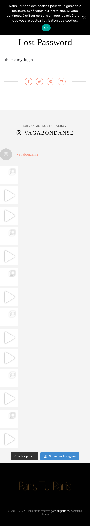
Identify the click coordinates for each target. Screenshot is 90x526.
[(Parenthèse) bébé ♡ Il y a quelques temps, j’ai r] (9, 297)
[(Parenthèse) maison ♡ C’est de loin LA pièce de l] (9, 175)
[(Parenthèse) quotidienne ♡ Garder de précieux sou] (9, 358)
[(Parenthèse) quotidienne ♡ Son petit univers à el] (9, 317)
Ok (46, 28)
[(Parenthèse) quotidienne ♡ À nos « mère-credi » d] (9, 398)
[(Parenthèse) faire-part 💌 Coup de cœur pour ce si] (9, 419)
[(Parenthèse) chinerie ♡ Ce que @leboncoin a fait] (9, 216)
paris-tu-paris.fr (60, 511)
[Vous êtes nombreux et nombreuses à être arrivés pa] (9, 236)
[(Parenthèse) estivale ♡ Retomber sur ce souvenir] (9, 195)
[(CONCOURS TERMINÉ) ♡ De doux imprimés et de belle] (9, 277)
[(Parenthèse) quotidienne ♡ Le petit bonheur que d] (9, 378)
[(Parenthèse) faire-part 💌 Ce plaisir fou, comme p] (9, 439)
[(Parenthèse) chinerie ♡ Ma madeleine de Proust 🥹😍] (9, 256)
